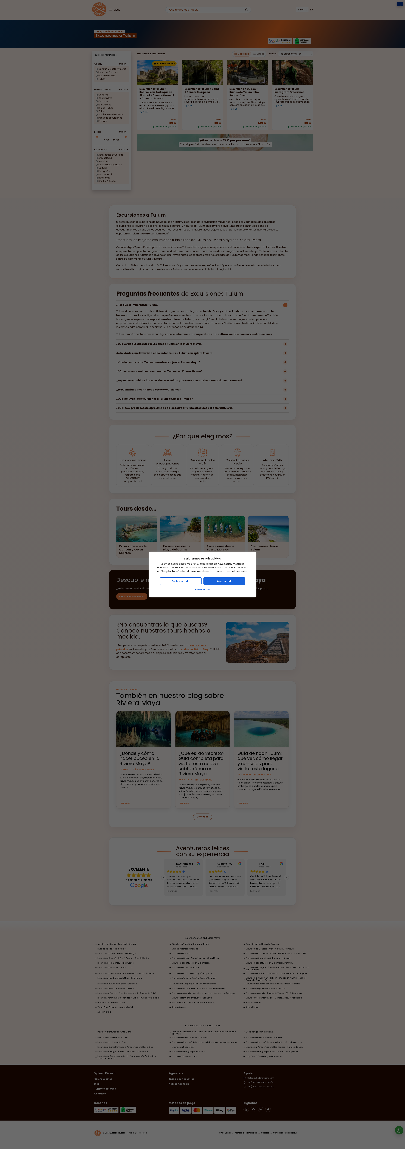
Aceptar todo (224, 581)
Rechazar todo (180, 581)
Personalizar (202, 589)
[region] (202, 574)
